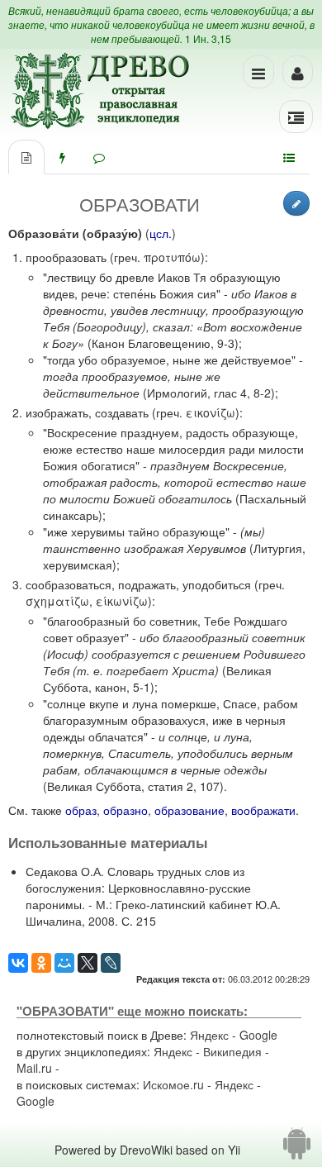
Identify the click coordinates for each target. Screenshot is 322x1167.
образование (189, 810)
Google (258, 1034)
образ (81, 810)
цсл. (160, 233)
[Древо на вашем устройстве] (296, 1149)
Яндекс (209, 1034)
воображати (263, 810)
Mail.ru (34, 1068)
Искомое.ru (173, 1084)
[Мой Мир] (64, 963)
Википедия (232, 1051)
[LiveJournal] (111, 963)
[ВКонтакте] (18, 963)
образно (125, 810)
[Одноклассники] (41, 963)
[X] (87, 963)
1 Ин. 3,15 (208, 38)
